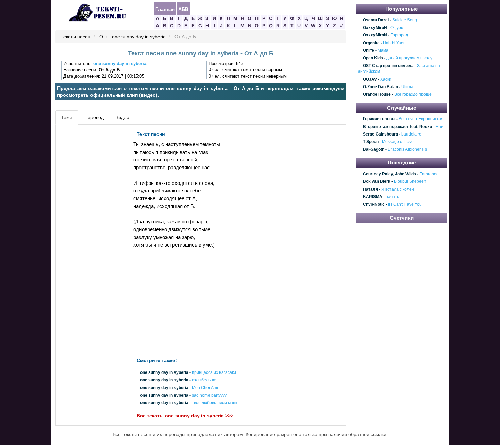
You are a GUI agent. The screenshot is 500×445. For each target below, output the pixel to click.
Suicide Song (404, 20)
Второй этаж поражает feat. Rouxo (397, 126)
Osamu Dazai (376, 20)
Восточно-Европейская (421, 119)
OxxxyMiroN (375, 27)
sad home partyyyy (209, 395)
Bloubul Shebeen (410, 181)
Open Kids (373, 58)
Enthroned (429, 174)
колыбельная (205, 380)
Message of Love (398, 142)
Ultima (407, 86)
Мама (383, 50)
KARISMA (372, 196)
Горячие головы (379, 119)
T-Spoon (371, 142)
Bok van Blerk (376, 181)
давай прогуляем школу (409, 58)
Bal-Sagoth (373, 149)
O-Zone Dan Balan (380, 86)
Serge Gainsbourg (380, 134)
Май (439, 126)
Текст (67, 117)
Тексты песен (75, 37)
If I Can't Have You (405, 204)
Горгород (399, 35)
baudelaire (411, 134)
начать (392, 196)
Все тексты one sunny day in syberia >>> (185, 415)
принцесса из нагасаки (214, 372)
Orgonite (371, 43)
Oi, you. (397, 27)
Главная (165, 8)
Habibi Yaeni (395, 43)
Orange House (377, 94)
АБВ (183, 8)
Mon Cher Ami (205, 387)
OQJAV (370, 79)
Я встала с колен (397, 189)
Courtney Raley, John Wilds (389, 174)
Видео (122, 117)
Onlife (368, 50)
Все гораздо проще (413, 94)
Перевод (94, 117)
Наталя (370, 189)
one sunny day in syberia (139, 37)
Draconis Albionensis (407, 149)
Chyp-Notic (374, 204)
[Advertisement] (88, 230)
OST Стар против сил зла (388, 65)
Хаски (385, 79)
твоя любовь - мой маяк (214, 402)
